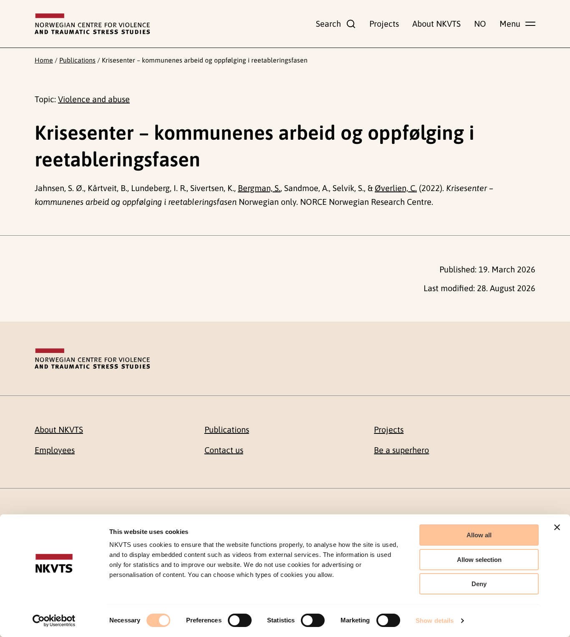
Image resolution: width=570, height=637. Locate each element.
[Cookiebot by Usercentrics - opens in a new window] (54, 620)
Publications (77, 60)
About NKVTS (436, 23)
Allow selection (479, 559)
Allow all (479, 535)
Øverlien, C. (396, 188)
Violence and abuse (94, 99)
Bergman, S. (259, 188)
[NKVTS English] (92, 23)
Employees (55, 450)
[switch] (240, 620)
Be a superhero (401, 450)
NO (480, 23)
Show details (435, 620)
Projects (384, 23)
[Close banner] (557, 527)
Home (44, 60)
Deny (479, 583)
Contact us (223, 450)
